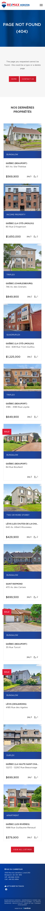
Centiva (26, 908)
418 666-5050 (13, 877)
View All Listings (22, 849)
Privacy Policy (17, 903)
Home (14, 79)
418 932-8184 (14, 879)
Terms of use (28, 903)
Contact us (28, 79)
